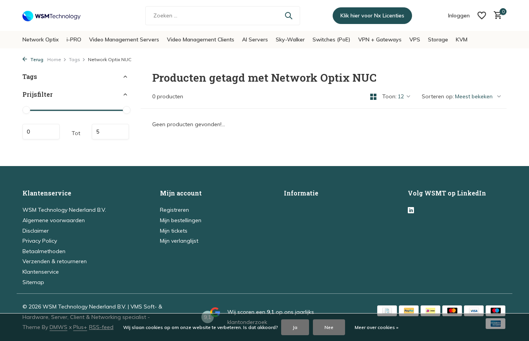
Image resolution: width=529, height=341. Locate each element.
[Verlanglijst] (481, 15)
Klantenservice (40, 271)
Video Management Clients (200, 39)
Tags (74, 59)
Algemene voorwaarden (53, 220)
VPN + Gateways (380, 39)
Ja (295, 327)
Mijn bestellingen (180, 220)
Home (54, 59)
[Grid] (373, 97)
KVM (461, 39)
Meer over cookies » (376, 327)
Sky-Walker (290, 39)
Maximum (110, 132)
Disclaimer (35, 230)
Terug (36, 59)
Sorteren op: (438, 96)
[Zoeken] (288, 15)
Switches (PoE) (331, 39)
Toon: (389, 96)
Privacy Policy (39, 240)
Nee (329, 327)
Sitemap (33, 282)
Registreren (174, 209)
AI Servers (255, 39)
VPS (414, 39)
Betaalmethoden (43, 251)
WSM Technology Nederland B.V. (64, 209)
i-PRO (74, 39)
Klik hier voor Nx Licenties (372, 15)
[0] (496, 16)
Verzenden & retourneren (54, 261)
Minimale (41, 132)
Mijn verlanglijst (179, 240)
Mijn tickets (173, 230)
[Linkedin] (411, 210)
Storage (438, 39)
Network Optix (40, 39)
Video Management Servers (124, 39)
